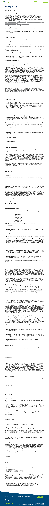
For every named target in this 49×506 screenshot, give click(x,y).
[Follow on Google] (12, 503)
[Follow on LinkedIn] (6, 503)
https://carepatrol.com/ (21, 21)
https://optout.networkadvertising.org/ (19, 82)
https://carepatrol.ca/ (29, 21)
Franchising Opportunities (28, 497)
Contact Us (26, 500)
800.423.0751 (7, 500)
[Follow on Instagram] (8, 503)
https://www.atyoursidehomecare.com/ (33, 22)
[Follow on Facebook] (5, 503)
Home (24, 2)
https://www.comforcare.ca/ (21, 22)
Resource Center (37, 2)
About (40, 2)
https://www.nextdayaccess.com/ (10, 24)
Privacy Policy (25, 504)
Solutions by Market (20, 500)
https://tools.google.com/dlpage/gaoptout (19, 91)
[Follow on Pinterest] (9, 503)
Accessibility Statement (31, 504)
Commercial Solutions (20, 497)
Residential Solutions (20, 496)
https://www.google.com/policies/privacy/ (31, 87)
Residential (27, 2)
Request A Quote (45, 2)
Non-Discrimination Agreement (40, 504)
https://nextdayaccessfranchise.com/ (23, 24)
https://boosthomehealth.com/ (12, 21)
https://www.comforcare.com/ (11, 22)
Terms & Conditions (21, 504)
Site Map (35, 504)
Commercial (31, 2)
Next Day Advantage (27, 496)
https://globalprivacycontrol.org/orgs (17, 247)
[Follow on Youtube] (11, 503)
